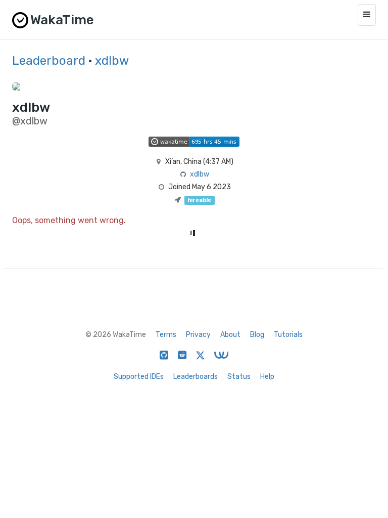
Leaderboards (195, 376)
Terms (166, 334)
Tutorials (288, 334)
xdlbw (112, 61)
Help (267, 376)
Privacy (198, 334)
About (230, 334)
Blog (257, 334)
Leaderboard (48, 61)
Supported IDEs (139, 376)
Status (239, 376)
